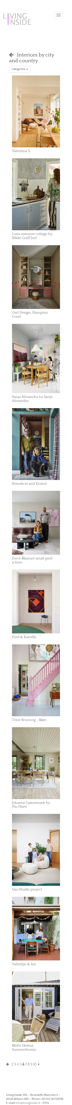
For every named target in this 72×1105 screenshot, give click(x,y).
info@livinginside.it (27, 1103)
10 (35, 1064)
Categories (19, 69)
